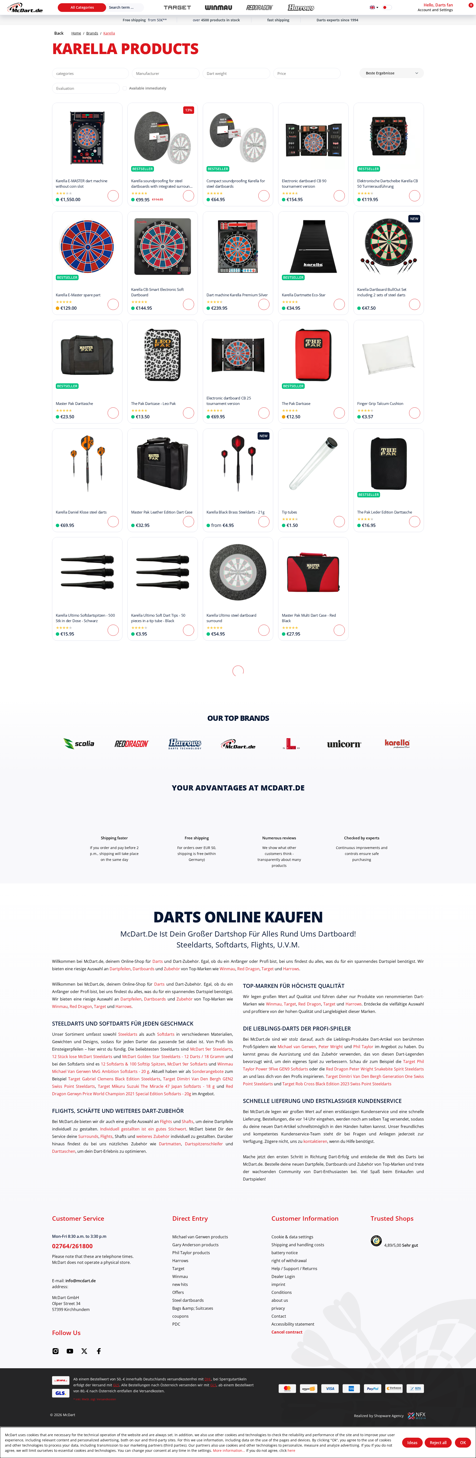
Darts (157, 961)
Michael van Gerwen (297, 1046)
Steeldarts (127, 1034)
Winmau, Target (281, 1003)
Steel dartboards (188, 1300)
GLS (116, 1385)
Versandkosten (106, 1399)
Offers (178, 1292)
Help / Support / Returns (294, 1268)
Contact (278, 1316)
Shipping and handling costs (297, 1244)
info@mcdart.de (80, 1280)
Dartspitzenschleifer (204, 1143)
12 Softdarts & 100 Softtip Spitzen (133, 1063)
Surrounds (88, 1136)
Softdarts (166, 1034)
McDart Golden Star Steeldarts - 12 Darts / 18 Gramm (173, 1056)
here (291, 1450)
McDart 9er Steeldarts (211, 1049)
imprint (278, 1284)
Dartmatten (170, 1143)
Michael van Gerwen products (200, 1236)
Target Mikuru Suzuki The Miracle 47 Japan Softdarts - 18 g (156, 1086)
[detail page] (113, 195)
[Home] (24, 7)
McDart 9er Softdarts (187, 1063)
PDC (176, 1324)
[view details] (87, 154)
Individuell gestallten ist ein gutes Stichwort (143, 1128)
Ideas (412, 1442)
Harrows (291, 968)
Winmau (227, 968)
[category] (177, 7)
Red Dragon (248, 968)
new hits (180, 1284)
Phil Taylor (363, 1046)
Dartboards (143, 968)
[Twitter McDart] (84, 1352)
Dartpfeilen (120, 968)
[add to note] (58, 109)
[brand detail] (78, 743)
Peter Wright (331, 1046)
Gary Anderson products (195, 1244)
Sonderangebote (208, 1071)
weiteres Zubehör (153, 1136)
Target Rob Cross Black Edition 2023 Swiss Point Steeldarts (336, 1083)
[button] (440, 7)
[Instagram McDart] (55, 1352)
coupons (180, 1316)
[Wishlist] (398, 7)
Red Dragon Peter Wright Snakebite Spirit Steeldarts (375, 1068)
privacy (278, 1308)
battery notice (284, 1252)
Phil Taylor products (191, 1252)
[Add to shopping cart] (188, 195)
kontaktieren (315, 1141)
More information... (229, 1450)
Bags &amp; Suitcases (192, 1308)
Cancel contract (286, 1332)
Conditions (281, 1292)
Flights (166, 1121)
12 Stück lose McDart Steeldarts (82, 1056)
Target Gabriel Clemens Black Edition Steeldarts (114, 1078)
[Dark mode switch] (387, 7)
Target (268, 968)
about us (279, 1300)
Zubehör (172, 968)
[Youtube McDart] (69, 1352)
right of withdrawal (289, 1260)
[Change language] (374, 7)
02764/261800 (72, 1246)
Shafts (187, 1121)
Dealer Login (283, 1276)
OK (463, 1442)
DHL (208, 1379)
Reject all (438, 1442)
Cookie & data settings (292, 1236)
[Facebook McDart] (98, 1352)
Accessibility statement (292, 1324)
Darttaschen (63, 1151)
